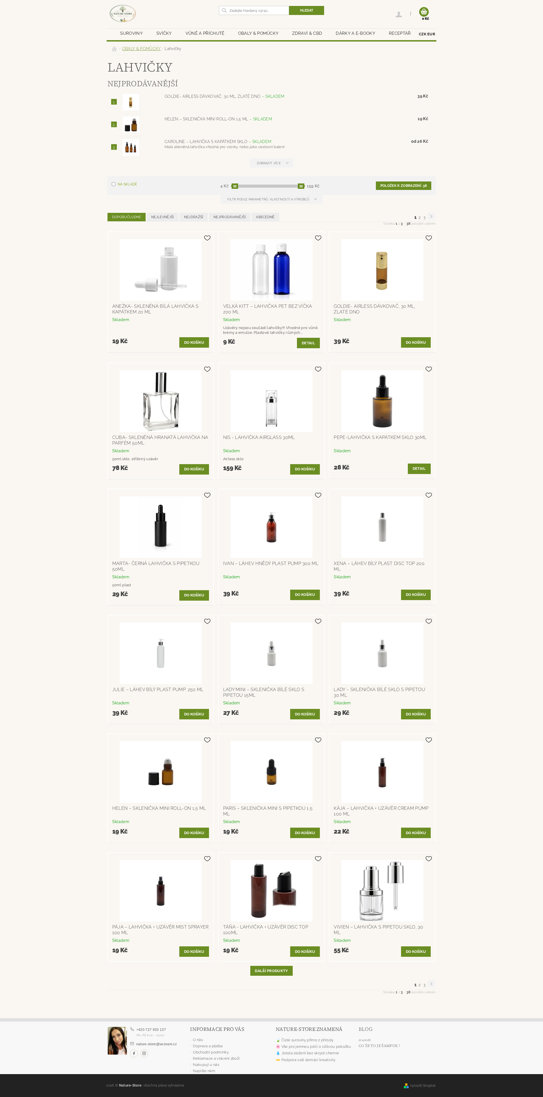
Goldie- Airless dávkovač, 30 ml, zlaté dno (225, 96)
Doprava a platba (208, 1046)
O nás (198, 1040)
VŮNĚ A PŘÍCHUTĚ (205, 33)
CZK (422, 34)
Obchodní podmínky (211, 1052)
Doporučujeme (126, 217)
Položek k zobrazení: (403, 186)
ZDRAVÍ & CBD (307, 33)
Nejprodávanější (230, 217)
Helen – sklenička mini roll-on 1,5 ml (218, 119)
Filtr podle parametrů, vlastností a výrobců (268, 199)
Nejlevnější (162, 217)
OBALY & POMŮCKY (258, 33)
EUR (431, 34)
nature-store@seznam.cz (156, 1044)
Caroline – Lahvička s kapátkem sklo (218, 141)
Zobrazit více (269, 163)
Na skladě (127, 184)
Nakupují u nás (206, 1065)
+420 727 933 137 (151, 1030)
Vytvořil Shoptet (423, 1085)
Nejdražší (193, 217)
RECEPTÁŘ (400, 33)
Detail (308, 343)
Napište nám (204, 1071)
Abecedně (265, 217)
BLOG (365, 1029)
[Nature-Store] (123, 14)
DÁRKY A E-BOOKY (355, 33)
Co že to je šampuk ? (379, 1045)
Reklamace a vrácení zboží (216, 1058)
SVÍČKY (164, 33)
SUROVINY (131, 33)
